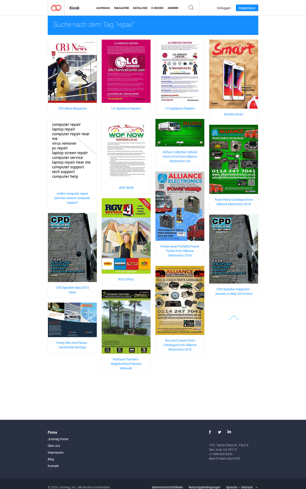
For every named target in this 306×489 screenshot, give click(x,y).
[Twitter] (219, 432)
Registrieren (247, 8)
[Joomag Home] (56, 7)
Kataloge (140, 8)
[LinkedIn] (229, 432)
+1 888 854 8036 (221, 454)
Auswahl (103, 8)
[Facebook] (209, 432)
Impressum (55, 452)
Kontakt (53, 466)
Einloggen (224, 8)
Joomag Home (58, 439)
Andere (173, 8)
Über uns (54, 446)
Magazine (121, 8)
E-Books (157, 8)
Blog (51, 459)
